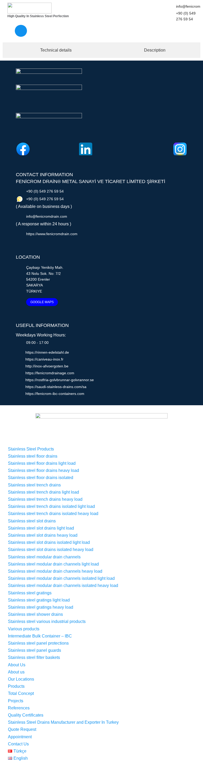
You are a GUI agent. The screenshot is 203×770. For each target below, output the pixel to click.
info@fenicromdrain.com (46, 216)
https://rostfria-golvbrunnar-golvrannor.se (59, 380)
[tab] (55, 50)
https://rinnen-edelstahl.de (47, 352)
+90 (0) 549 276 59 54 (45, 191)
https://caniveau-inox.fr (44, 359)
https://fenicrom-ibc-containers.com (54, 393)
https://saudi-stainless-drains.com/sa (55, 387)
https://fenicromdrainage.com (49, 373)
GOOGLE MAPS (42, 302)
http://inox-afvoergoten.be (46, 366)
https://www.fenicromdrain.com (51, 234)
